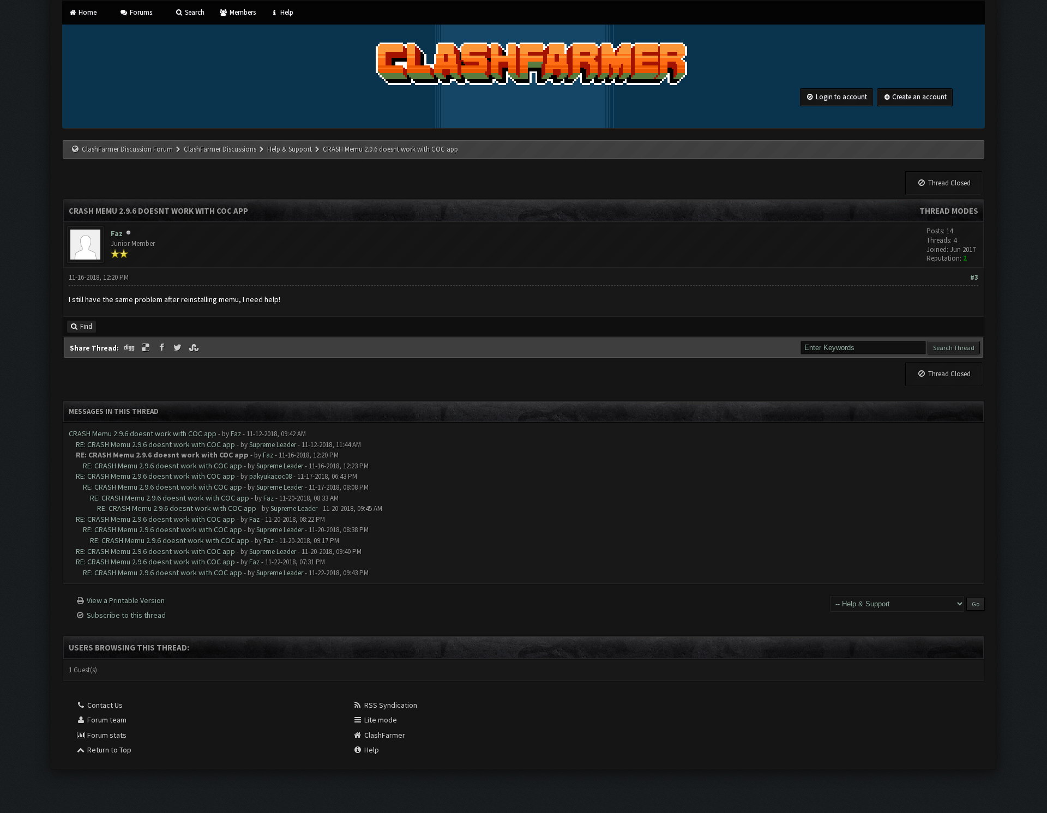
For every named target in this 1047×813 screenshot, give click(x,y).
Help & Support (289, 149)
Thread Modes (948, 211)
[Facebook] (162, 348)
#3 (974, 277)
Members (241, 12)
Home (87, 12)
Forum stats (106, 735)
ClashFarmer (384, 735)
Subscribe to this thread (126, 615)
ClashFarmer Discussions (221, 149)
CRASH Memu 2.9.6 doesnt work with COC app (142, 433)
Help (286, 12)
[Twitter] (178, 348)
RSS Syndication (390, 705)
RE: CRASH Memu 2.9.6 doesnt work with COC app (155, 444)
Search (193, 12)
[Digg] (130, 348)
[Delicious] (146, 348)
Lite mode (380, 720)
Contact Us (104, 705)
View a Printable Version (126, 600)
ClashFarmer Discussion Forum (127, 149)
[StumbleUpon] (194, 348)
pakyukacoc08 (270, 476)
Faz (117, 233)
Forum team (106, 720)
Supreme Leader (272, 444)
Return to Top (108, 750)
